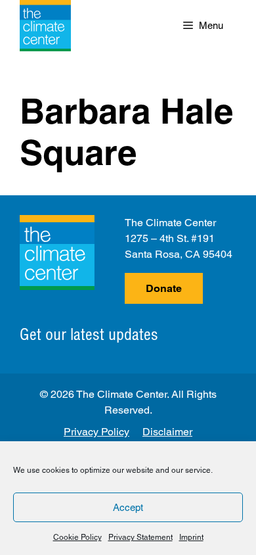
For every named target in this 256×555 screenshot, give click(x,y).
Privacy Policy (96, 431)
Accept (128, 507)
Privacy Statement (140, 537)
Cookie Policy (77, 537)
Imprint (191, 537)
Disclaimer (167, 431)
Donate (164, 288)
